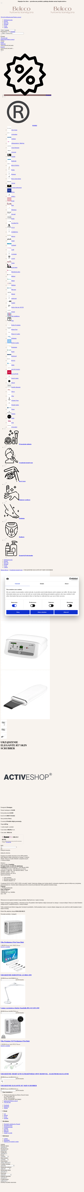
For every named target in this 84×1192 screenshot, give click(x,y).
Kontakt (6, 24)
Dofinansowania (8, 20)
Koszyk (3, 47)
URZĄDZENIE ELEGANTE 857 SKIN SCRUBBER (19, 1085)
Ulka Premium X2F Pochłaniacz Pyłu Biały (15, 1041)
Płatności (6, 1131)
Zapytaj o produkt (5, 947)
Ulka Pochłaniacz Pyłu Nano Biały (12, 942)
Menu (2, 50)
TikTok (6, 1108)
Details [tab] (42, 583)
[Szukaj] (1, 33)
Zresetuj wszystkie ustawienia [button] (8, 1182)
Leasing (6, 1128)
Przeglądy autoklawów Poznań (12, 1124)
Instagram (6, 1106)
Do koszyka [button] (20, 979)
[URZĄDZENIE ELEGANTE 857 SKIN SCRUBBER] (25, 619)
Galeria (6, 27)
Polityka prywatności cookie (11, 1141)
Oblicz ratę (10, 838)
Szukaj (2, 41)
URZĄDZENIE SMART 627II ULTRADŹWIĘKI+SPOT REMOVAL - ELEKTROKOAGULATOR (35, 1074)
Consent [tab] (17, 583)
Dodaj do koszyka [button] (5, 850)
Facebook (6, 1105)
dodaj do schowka (5, 853)
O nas (5, 26)
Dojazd (6, 21)
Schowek (3, 44)
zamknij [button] (3, 1144)
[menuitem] (43, 75)
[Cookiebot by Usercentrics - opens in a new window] (70, 579)
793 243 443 (8, 842)
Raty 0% (6, 23)
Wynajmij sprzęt (8, 1125)
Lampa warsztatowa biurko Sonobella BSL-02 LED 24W (20, 1008)
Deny (18, 612)
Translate (12, 31)
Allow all (66, 612)
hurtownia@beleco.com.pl (14, 17)
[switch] (32, 605)
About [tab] (66, 583)
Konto (2, 42)
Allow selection (42, 612)
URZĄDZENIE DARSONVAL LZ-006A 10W (16, 975)
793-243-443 (4, 17)
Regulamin (7, 1140)
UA (5, 1114)
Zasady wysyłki (8, 1133)
